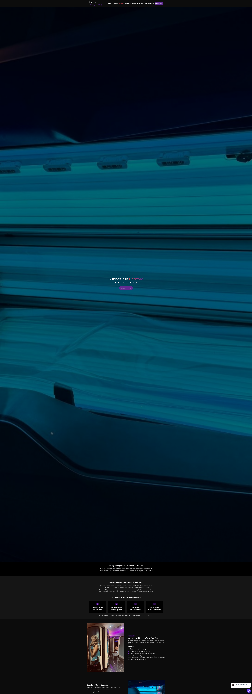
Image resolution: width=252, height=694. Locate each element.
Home (109, 3)
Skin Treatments (149, 3)
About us (115, 3)
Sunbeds (121, 3)
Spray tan (128, 3)
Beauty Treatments (137, 3)
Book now (159, 3)
